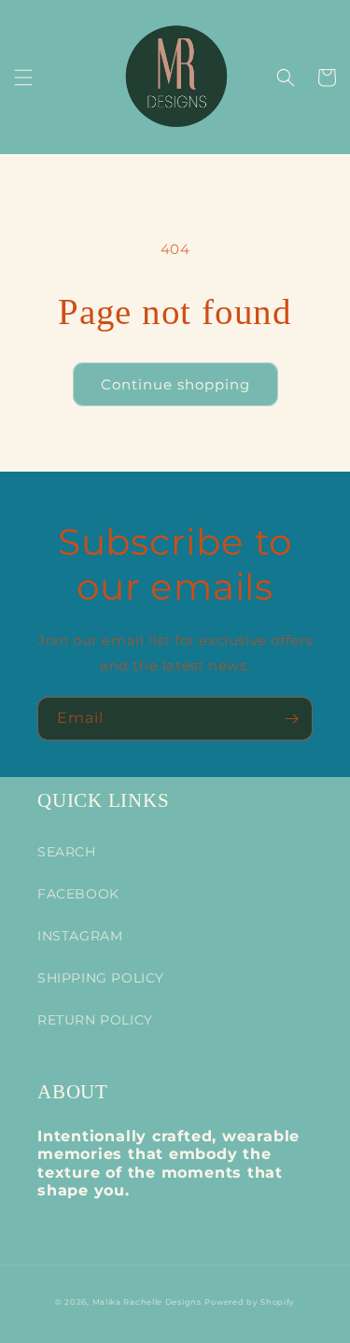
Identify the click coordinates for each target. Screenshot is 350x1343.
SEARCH (66, 851)
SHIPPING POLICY (100, 977)
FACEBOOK (78, 893)
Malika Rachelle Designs (147, 1302)
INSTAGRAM (79, 935)
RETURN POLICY (95, 1019)
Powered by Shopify (249, 1302)
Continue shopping (175, 384)
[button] (23, 77)
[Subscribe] (291, 719)
